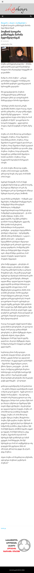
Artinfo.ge (3, 528)
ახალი (12, 23)
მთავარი (4, 23)
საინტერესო (21, 23)
